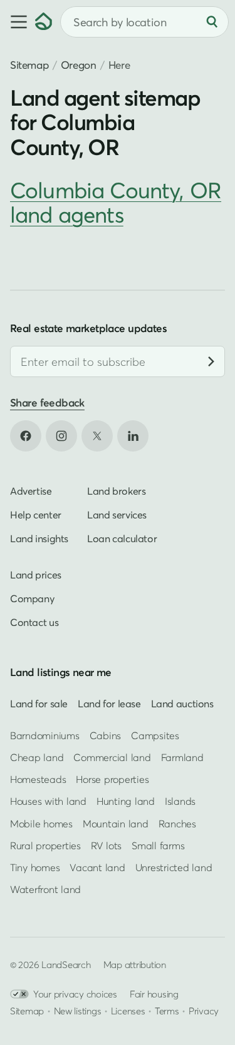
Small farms (158, 845)
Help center (35, 514)
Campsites (155, 735)
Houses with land (48, 801)
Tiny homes (35, 867)
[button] (17, 22)
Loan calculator (122, 538)
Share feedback (47, 403)
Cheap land (36, 757)
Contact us (34, 622)
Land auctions (182, 703)
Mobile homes (41, 823)
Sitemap (29, 64)
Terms (167, 1011)
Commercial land (111, 757)
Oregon (79, 64)
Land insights (39, 538)
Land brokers (116, 491)
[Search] (212, 22)
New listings (78, 1011)
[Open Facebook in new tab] (25, 436)
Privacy (204, 1011)
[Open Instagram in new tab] (61, 436)
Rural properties (45, 845)
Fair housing (154, 994)
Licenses (128, 1011)
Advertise (31, 491)
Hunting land (126, 801)
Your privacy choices (75, 994)
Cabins (106, 735)
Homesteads (38, 779)
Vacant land (97, 867)
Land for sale (39, 703)
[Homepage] (44, 22)
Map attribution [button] (134, 965)
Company (32, 598)
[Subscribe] (211, 362)
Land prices (35, 574)
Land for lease (109, 703)
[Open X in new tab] (97, 436)
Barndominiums (45, 735)
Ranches (177, 823)
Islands (180, 801)
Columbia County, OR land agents (115, 202)
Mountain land (116, 823)
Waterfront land (45, 889)
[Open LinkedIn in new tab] (133, 436)
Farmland (182, 757)
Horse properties (112, 779)
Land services (117, 514)
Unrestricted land (173, 867)
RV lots (106, 845)
